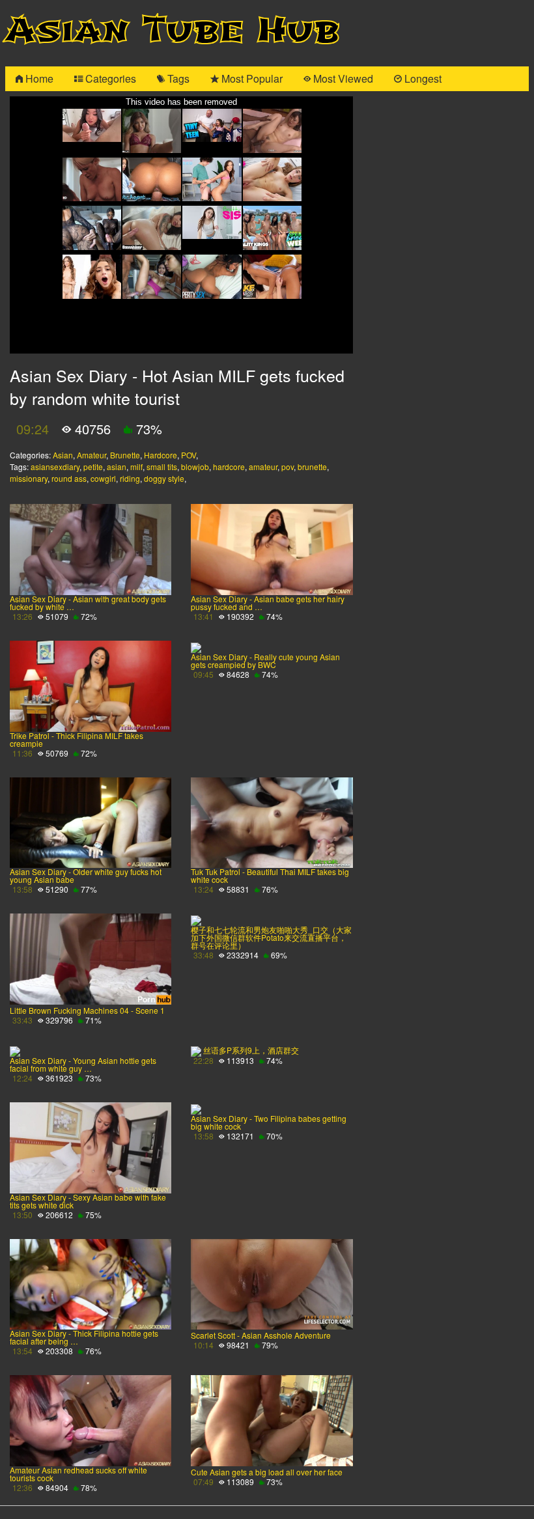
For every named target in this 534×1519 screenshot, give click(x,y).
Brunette (125, 454)
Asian (63, 454)
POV (188, 454)
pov (287, 466)
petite (93, 466)
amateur (263, 466)
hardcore (229, 466)
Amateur (91, 454)
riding (130, 478)
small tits (162, 466)
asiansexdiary (55, 466)
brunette (312, 466)
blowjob (195, 466)
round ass (69, 478)
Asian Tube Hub (172, 30)
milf (136, 466)
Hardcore (160, 454)
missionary (29, 478)
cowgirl (103, 478)
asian (116, 466)
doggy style (164, 478)
